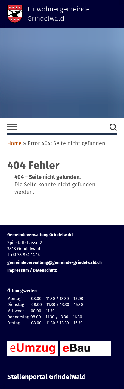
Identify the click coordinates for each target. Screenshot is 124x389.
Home (14, 143)
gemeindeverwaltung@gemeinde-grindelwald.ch (54, 262)
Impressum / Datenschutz (32, 270)
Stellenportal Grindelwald (46, 377)
